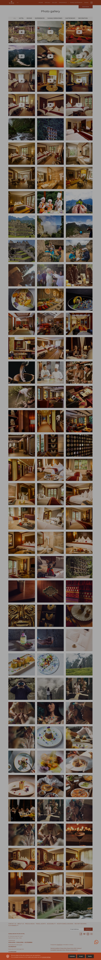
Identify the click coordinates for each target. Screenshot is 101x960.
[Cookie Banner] (50, 956)
